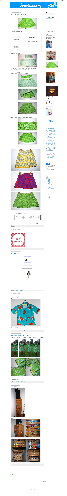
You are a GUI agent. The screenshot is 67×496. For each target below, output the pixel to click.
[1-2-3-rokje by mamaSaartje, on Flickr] (26, 170)
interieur (47, 137)
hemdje (52, 136)
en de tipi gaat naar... (15, 253)
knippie (53, 140)
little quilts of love (50, 142)
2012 (47, 177)
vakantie (47, 156)
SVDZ (50, 153)
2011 (47, 178)
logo (53, 142)
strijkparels (47, 153)
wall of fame (54, 156)
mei (48, 195)
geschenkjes (49, 134)
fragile (50, 133)
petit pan (54, 146)
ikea (54, 136)
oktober (49, 181)
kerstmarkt (54, 138)
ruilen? (49, 149)
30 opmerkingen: (22, 225)
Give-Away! (30, 328)
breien (47, 130)
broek (50, 130)
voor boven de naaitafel (16, 231)
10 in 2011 (47, 128)
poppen (54, 147)
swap (53, 153)
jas (49, 137)
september (49, 182)
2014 (47, 175)
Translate (52, 15)
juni (48, 194)
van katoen (50, 156)
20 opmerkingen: (22, 381)
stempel (47, 152)
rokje (13, 226)
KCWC (51, 138)
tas (51, 154)
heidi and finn (48, 136)
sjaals (50, 150)
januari (49, 199)
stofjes (50, 152)
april (48, 196)
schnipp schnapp (53, 149)
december (49, 179)
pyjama (48, 148)
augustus (49, 183)
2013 (47, 176)
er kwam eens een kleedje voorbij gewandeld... (21, 335)
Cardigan (52, 131)
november (49, 180)
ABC (50, 128)
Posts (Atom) (16, 469)
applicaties (53, 128)
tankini (49, 154)
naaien (52, 144)
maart (48, 197)
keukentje (48, 139)
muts (52, 143)
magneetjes (49, 143)
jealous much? (14, 386)
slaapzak (53, 150)
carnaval (54, 131)
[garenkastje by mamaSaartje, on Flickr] (18, 417)
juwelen (51, 137)
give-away (47, 135)
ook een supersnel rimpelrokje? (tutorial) (19, 14)
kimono (51, 139)
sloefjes (52, 151)
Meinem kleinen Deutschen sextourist (19, 295)
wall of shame (49, 157)
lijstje (46, 142)
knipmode (49, 140)
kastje (48, 138)
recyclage (51, 148)
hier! (21, 223)
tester (54, 154)
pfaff (48, 147)
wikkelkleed (53, 157)
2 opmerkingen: (21, 290)
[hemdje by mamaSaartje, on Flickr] (26, 326)
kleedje (54, 139)
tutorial (15, 226)
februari (49, 198)
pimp (52, 147)
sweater (47, 154)
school (47, 150)
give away (17, 379)
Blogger (39, 489)
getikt (51, 134)
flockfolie (48, 133)
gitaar (54, 134)
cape (49, 131)
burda (52, 130)
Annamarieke (39, 337)
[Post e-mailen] (24, 225)
